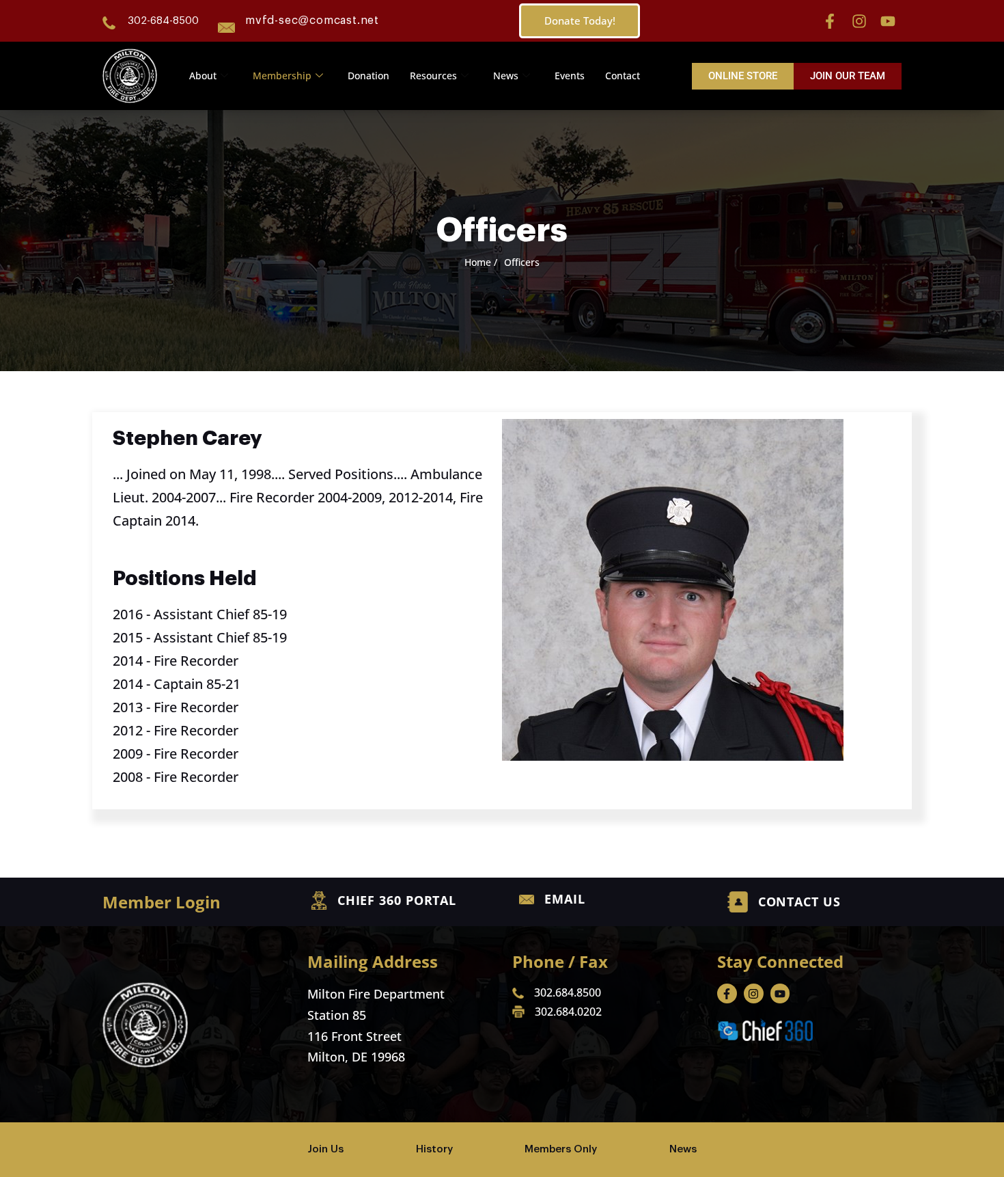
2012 (128, 730)
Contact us (799, 901)
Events (570, 75)
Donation (368, 75)
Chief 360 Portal (396, 900)
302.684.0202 (568, 1011)
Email (564, 899)
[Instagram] (859, 21)
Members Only (561, 1149)
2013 (128, 707)
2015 (128, 637)
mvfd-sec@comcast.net (312, 20)
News (505, 75)
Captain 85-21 (197, 684)
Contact (622, 75)
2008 (128, 777)
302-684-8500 (163, 21)
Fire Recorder (196, 660)
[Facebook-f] (829, 21)
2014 (128, 660)
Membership (282, 75)
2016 (128, 614)
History (434, 1149)
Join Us (325, 1149)
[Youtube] (888, 21)
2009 (128, 753)
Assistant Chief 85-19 (220, 614)
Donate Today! (579, 20)
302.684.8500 (567, 992)
